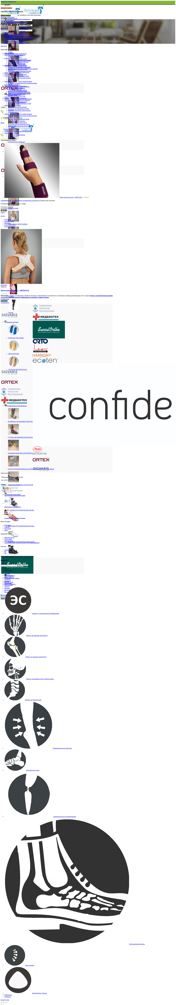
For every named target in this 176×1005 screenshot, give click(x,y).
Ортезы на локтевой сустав (17, 91)
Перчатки (11, 81)
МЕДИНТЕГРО (9, 538)
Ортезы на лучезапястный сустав (19, 93)
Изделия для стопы (11, 58)
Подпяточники (9, 130)
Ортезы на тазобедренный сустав (19, 71)
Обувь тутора (12, 128)
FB (5, 553)
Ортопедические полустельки (18, 62)
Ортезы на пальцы (14, 95)
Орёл (6, 530)
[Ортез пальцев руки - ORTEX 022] (32, 197)
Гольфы (11, 77)
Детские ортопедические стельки (19, 27)
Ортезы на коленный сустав (17, 102)
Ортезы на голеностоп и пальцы (19, 100)
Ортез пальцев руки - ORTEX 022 (71, 197)
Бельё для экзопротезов (16, 135)
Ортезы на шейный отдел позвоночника (18, 114)
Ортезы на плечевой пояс (16, 97)
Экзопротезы (12, 137)
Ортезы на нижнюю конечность (15, 98)
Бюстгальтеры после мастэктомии (14, 495)
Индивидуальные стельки (13, 74)
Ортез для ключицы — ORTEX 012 (15, 290)
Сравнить (4, 285)
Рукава (10, 83)
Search (3, 107)
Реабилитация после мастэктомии (14, 518)
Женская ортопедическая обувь (19, 124)
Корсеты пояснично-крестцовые (19, 78)
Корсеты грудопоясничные (17, 107)
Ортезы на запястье (14, 90)
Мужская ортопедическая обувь (19, 126)
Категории (4, 29)
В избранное (5, 299)
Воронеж (7, 525)
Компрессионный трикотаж (13, 76)
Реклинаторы (12, 112)
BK (5, 552)
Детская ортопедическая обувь (19, 119)
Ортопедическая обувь (12, 117)
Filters (3, 212)
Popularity (7, 220)
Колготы (11, 79)
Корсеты (11, 70)
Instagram (7, 550)
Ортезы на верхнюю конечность (15, 54)
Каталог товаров (12, 200)
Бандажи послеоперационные (14, 55)
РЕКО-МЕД (8, 539)
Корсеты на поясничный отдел (18, 109)
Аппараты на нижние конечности (19, 67)
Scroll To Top (5, 1000)
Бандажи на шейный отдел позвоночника (22, 83)
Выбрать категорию (7, 17)
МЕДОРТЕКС (8, 541)
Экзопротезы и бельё (11, 133)
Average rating (9, 221)
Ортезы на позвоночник (12, 105)
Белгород (7, 529)
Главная (3, 200)
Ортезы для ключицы (15, 88)
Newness (7, 223)
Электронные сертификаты (12, 507)
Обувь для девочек (18, 121)
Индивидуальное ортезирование (15, 65)
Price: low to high (9, 225)
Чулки (10, 52)
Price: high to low (9, 227)
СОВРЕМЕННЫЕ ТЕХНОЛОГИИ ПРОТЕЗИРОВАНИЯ (21, 543)
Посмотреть (5, 303)
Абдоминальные (14, 57)
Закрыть (4, 46)
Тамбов (7, 527)
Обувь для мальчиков (19, 123)
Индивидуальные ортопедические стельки (23, 69)
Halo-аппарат (8, 53)
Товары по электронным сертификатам (18, 131)
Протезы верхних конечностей (18, 72)
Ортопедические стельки (16, 63)
